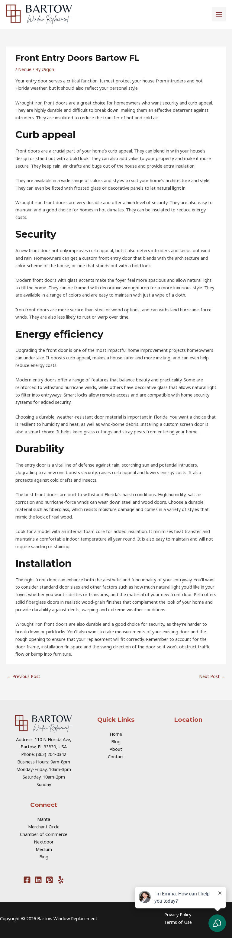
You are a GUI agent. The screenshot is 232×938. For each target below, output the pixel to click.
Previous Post (23, 676)
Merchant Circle (44, 827)
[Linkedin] (38, 880)
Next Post (212, 676)
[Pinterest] (49, 880)
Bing (43, 856)
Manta (43, 819)
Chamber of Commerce (43, 834)
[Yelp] (60, 880)
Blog (116, 741)
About (116, 749)
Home (116, 734)
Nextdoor (44, 842)
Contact (116, 756)
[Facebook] (27, 880)
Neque (24, 69)
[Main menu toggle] (219, 14)
